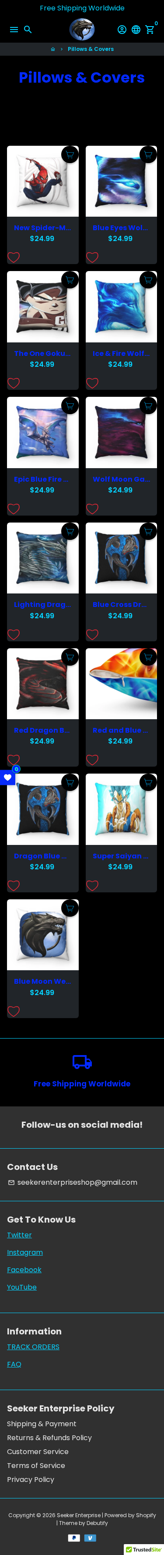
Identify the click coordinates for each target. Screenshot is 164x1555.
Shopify (146, 1515)
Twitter (19, 1235)
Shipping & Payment (42, 1424)
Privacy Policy (30, 1480)
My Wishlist (7, 777)
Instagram (25, 1252)
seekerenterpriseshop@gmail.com (72, 1182)
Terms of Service (36, 1466)
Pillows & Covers (91, 49)
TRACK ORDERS (33, 1347)
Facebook (24, 1270)
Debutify (97, 1523)
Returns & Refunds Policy (49, 1438)
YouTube (22, 1287)
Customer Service (38, 1452)
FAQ (14, 1364)
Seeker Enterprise (79, 1515)
